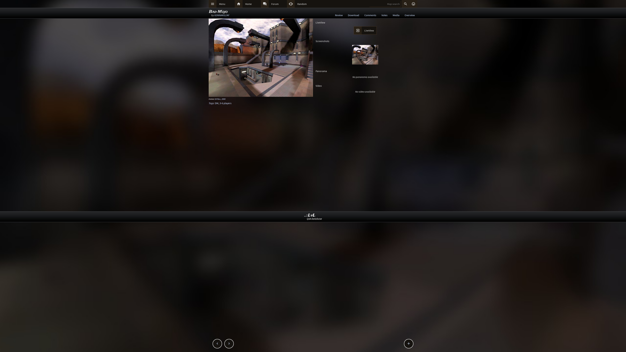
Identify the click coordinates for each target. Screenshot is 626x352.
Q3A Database (314, 218)
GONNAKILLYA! (221, 15)
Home (248, 4)
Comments (370, 15)
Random (302, 4)
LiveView (369, 30)
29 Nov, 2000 (220, 99)
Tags (211, 103)
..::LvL (310, 215)
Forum (275, 4)
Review (339, 15)
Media (396, 15)
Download (353, 15)
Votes (384, 15)
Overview (410, 15)
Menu (222, 4)
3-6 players (225, 103)
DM (216, 103)
